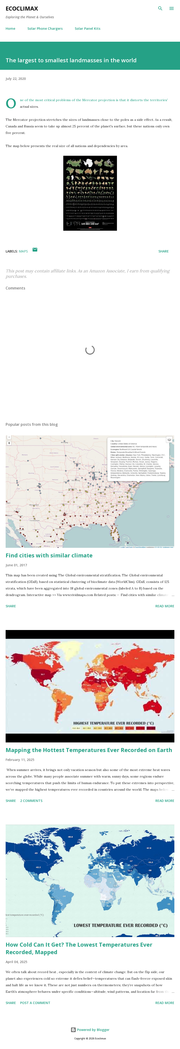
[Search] (160, 8)
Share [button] (163, 251)
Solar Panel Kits (87, 28)
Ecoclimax (22, 8)
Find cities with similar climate (49, 555)
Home (10, 28)
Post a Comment (35, 1003)
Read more (164, 606)
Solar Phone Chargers (45, 28)
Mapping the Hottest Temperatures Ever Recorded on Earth (89, 750)
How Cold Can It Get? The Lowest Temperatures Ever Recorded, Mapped (79, 948)
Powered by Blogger (92, 1029)
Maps (23, 251)
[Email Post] (35, 251)
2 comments (31, 800)
